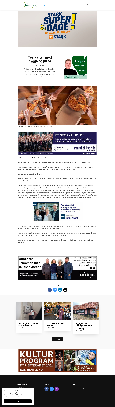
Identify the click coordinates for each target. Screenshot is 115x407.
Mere (79, 5)
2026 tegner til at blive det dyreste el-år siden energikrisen (28, 325)
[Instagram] (57, 389)
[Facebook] (50, 290)
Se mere (57, 339)
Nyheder (45, 5)
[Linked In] (60, 290)
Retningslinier (77, 391)
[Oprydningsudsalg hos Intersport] (57, 311)
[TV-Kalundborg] (30, 5)
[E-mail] (65, 290)
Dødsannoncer (69, 5)
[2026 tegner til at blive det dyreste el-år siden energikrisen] (29, 311)
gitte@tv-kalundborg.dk (38, 158)
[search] (88, 5)
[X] (52, 389)
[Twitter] (55, 290)
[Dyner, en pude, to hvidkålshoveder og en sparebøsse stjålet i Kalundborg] (86, 311)
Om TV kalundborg (78, 388)
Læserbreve (56, 5)
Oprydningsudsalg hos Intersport (55, 324)
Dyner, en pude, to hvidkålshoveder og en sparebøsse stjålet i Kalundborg (84, 326)
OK (18, 401)
